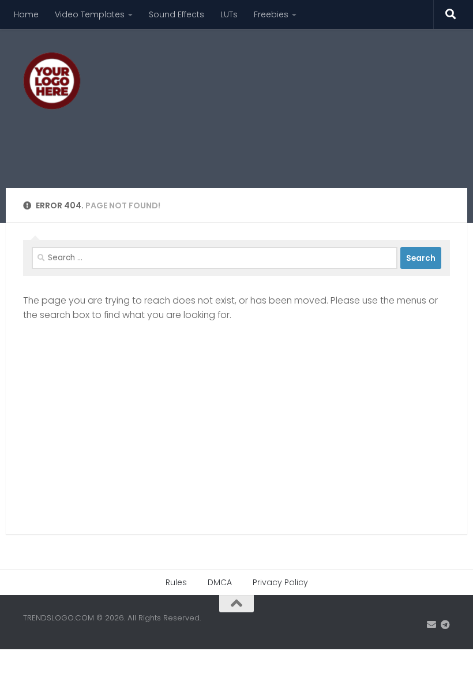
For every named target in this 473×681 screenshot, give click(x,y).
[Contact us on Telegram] (445, 625)
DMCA (220, 582)
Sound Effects (176, 14)
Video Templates (90, 14)
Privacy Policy (280, 582)
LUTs (229, 14)
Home (26, 14)
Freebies (271, 14)
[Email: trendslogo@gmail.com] (431, 625)
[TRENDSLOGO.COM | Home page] (52, 81)
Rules (176, 582)
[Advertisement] (240, 141)
